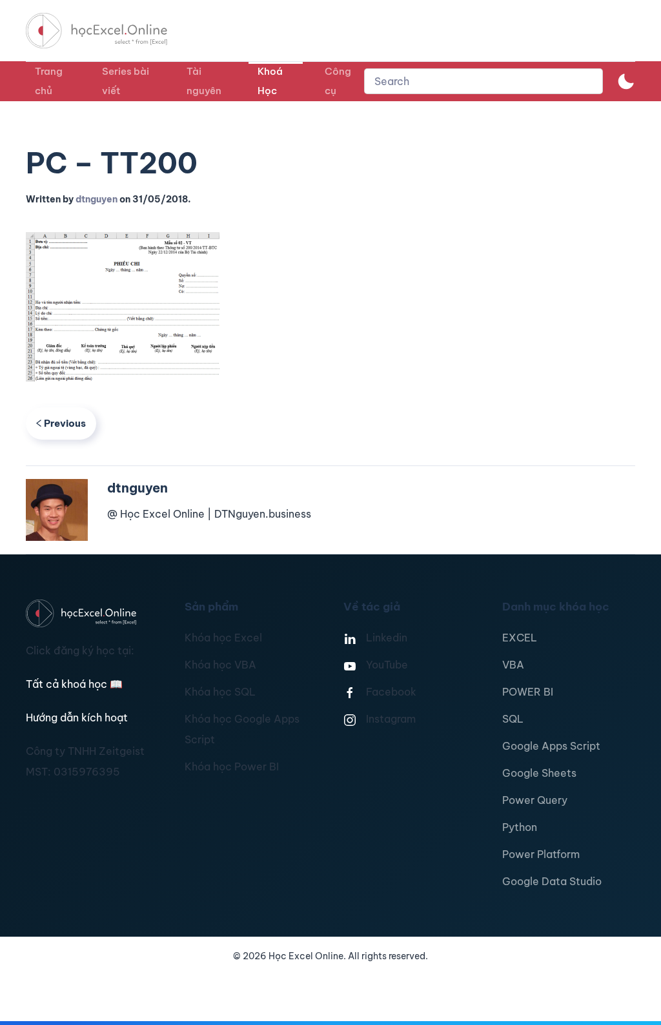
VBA (513, 664)
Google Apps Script (551, 745)
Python (519, 827)
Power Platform (541, 854)
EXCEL (519, 637)
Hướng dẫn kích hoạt (77, 717)
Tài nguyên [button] (204, 81)
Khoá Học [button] (270, 81)
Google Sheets (539, 772)
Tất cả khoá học (74, 684)
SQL (513, 718)
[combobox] (483, 81)
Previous (65, 423)
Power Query (534, 800)
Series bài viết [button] (125, 81)
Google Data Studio (552, 881)
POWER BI (527, 691)
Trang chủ (49, 81)
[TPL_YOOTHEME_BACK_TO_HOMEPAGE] (108, 30)
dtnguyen (96, 199)
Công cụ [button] (338, 81)
